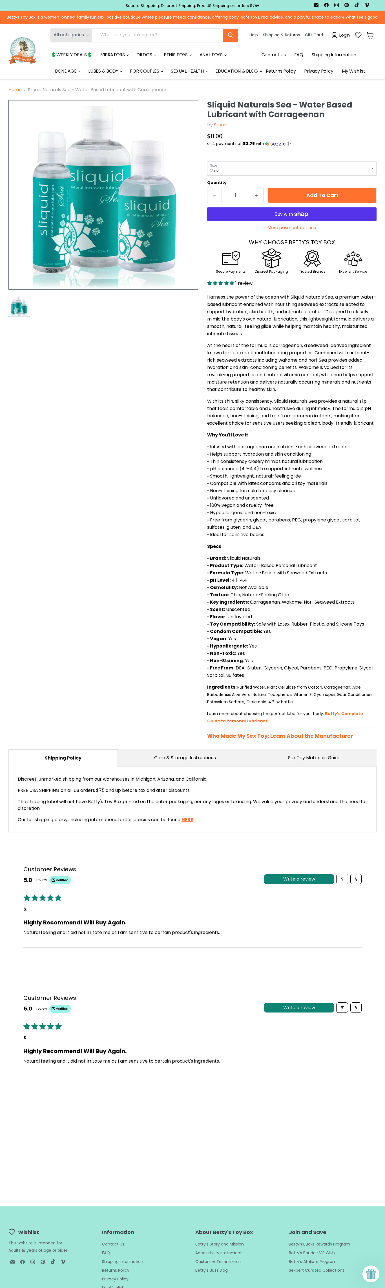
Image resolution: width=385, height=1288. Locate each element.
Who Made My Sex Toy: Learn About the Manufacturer (280, 736)
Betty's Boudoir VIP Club (312, 1253)
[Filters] (342, 879)
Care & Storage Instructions (185, 757)
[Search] (230, 35)
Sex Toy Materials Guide (314, 757)
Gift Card (314, 35)
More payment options (292, 227)
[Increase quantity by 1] (256, 195)
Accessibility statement (218, 1253)
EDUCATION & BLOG (237, 71)
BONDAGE (66, 71)
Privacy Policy (318, 71)
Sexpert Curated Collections (316, 1270)
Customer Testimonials (218, 1261)
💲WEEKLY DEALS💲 (71, 54)
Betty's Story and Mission (219, 1244)
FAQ (298, 54)
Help (253, 35)
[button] (292, 144)
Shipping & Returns (281, 35)
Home (15, 89)
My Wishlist (353, 71)
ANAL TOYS (212, 54)
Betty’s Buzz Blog (211, 1270)
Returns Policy (281, 71)
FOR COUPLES (145, 71)
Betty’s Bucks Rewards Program (319, 1244)
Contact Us (274, 54)
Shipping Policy (63, 758)
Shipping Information (334, 54)
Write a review (299, 879)
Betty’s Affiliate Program (313, 1261)
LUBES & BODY (103, 71)
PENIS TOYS (176, 54)
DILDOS (144, 54)
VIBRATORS (113, 54)
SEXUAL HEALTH (188, 71)
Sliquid (220, 125)
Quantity (217, 182)
